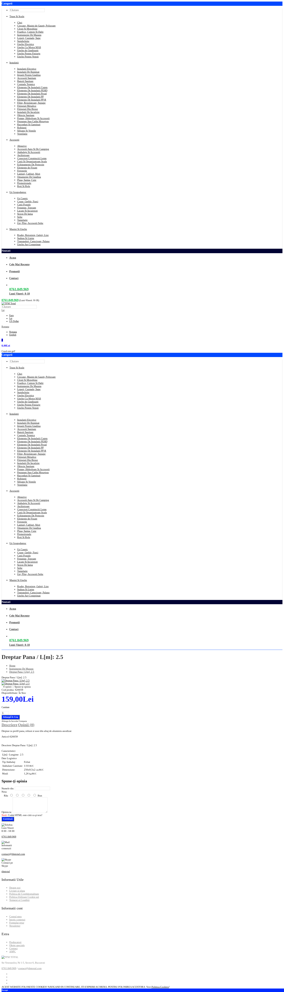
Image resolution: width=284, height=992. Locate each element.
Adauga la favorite (10, 721)
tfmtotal (6, 871)
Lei (3, 310)
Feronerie (22, 170)
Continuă (8, 819)
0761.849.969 (10, 300)
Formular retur (16, 922)
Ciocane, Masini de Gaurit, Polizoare (36, 25)
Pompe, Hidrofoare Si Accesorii (33, 118)
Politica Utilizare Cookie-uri (24, 896)
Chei (19, 22)
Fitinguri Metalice (26, 105)
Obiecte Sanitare (25, 115)
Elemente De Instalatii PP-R (31, 99)
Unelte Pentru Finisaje (28, 53)
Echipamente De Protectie (30, 164)
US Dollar (14, 321)
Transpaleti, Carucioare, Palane (33, 241)
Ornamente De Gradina (29, 176)
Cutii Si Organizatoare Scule (32, 161)
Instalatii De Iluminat (28, 71)
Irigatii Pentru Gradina (29, 74)
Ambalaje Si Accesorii (28, 152)
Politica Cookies (160, 986)
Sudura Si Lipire (25, 238)
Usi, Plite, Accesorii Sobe (30, 223)
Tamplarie (22, 220)
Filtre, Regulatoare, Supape (31, 102)
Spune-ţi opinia (22, 686)
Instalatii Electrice (26, 68)
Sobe (19, 216)
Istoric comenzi (17, 919)
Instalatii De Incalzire (28, 112)
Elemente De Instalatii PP (30, 96)
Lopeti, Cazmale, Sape (29, 38)
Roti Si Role (23, 186)
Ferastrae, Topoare (26, 207)
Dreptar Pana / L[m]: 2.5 (21, 671)
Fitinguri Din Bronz (27, 109)
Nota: (4, 791)
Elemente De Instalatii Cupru (32, 87)
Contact (13, 948)
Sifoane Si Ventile (26, 130)
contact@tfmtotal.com (13, 854)
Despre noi (14, 887)
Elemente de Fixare (27, 167)
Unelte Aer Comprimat (29, 244)
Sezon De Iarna (25, 213)
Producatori (15, 942)
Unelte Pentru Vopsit (28, 56)
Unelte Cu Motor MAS (29, 47)
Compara (23, 721)
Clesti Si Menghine (27, 28)
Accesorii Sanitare (26, 78)
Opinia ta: (7, 812)
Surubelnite (23, 41)
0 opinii (7, 686)
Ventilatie (22, 133)
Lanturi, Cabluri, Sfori (28, 173)
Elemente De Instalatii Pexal (32, 93)
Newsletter (14, 925)
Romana (5, 326)
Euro (11, 315)
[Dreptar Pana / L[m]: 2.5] (16, 680)
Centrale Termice (26, 84)
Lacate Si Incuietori (27, 210)
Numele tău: (8, 788)
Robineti (21, 127)
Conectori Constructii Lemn (32, 158)
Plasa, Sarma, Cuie (26, 180)
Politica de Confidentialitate (24, 893)
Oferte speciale (17, 945)
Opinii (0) (26, 725)
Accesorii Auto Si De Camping (33, 149)
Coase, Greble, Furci (27, 201)
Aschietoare (23, 155)
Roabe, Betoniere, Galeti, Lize (33, 235)
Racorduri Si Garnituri (28, 124)
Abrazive (22, 145)
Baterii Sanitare (25, 81)
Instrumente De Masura (29, 34)
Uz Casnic (22, 198)
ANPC (12, 951)
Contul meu (15, 916)
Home (12, 665)
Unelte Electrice (25, 44)
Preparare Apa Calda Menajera (33, 121)
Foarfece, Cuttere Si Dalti (30, 31)
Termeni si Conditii (19, 900)
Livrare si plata (17, 890)
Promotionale (24, 183)
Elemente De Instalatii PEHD (32, 90)
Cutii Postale (24, 204)
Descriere (9, 725)
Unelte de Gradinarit (27, 50)
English (12, 334)
